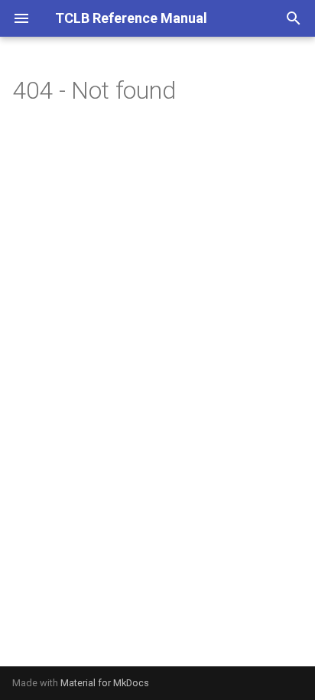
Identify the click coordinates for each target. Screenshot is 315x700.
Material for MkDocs (104, 683)
